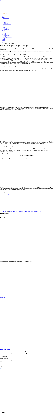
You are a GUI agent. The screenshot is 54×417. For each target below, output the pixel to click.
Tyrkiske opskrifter (6, 27)
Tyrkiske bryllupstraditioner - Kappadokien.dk (12, 354)
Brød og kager (5, 28)
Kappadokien (5, 21)
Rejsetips (3, 30)
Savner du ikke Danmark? (3, 259)
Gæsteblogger (5, 33)
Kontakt (4, 36)
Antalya (4, 19)
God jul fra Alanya (2, 297)
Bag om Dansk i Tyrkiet (6, 35)
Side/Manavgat (5, 23)
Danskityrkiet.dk (11, 47)
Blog (2, 32)
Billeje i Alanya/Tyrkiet (6, 31)
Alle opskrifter (5, 26)
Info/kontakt (4, 34)
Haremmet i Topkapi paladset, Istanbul (5, 349)
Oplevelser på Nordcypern (7, 24)
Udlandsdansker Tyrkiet (37, 211)
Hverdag (3, 16)
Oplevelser (3, 17)
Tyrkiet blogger (20, 211)
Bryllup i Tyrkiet (15, 211)
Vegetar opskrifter (6, 29)
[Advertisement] (24, 202)
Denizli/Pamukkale (6, 20)
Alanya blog (10, 211)
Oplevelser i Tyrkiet (6, 18)
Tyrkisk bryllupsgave (30, 211)
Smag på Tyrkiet (4, 25)
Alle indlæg (2, 211)
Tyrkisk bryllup (24, 211)
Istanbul (4, 22)
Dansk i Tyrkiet (2, 12)
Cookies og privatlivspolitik (7, 37)
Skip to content (2, 0)
